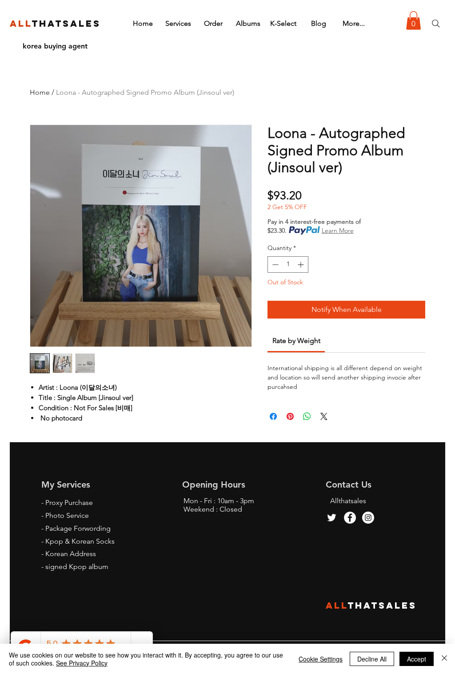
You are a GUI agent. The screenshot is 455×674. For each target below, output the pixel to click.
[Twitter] (332, 518)
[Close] (444, 659)
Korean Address (70, 553)
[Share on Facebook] (273, 416)
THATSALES (382, 605)
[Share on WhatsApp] (307, 416)
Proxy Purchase (69, 502)
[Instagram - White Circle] (368, 518)
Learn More (338, 230)
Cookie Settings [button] (321, 658)
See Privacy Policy (82, 662)
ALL (337, 605)
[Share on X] (324, 416)
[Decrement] (274, 264)
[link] (296, 340)
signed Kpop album (76, 566)
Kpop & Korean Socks (80, 541)
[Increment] (301, 264)
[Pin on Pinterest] (290, 416)
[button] (413, 20)
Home (40, 92)
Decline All (372, 658)
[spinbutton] (288, 264)
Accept (416, 658)
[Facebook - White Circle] (350, 518)
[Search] (436, 23)
